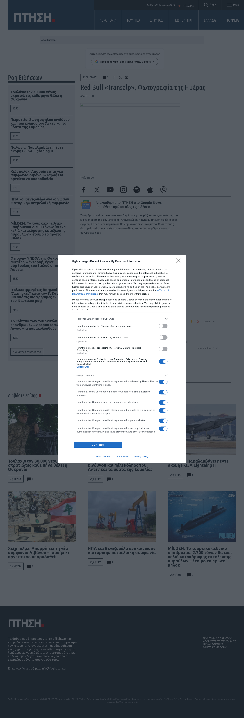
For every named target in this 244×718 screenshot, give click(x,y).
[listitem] (122, 318)
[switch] (163, 326)
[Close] (179, 261)
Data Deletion (103, 456)
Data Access (122, 456)
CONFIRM (98, 445)
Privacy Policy (141, 456)
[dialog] (122, 359)
